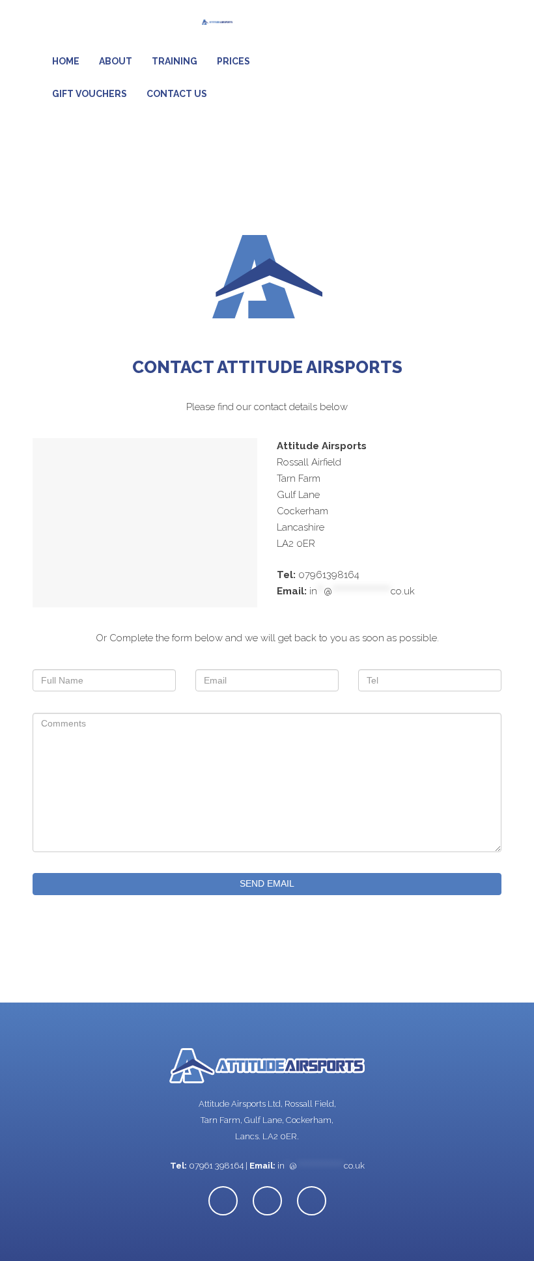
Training (174, 61)
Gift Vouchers (89, 94)
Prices (233, 61)
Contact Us (177, 94)
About (115, 61)
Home (65, 61)
